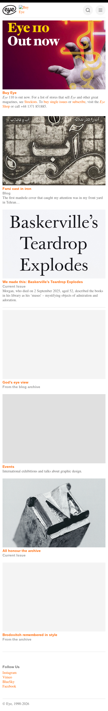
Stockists (30, 101)
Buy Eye (10, 93)
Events (8, 467)
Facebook (9, 686)
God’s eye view (15, 382)
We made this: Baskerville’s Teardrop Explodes (43, 282)
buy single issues (55, 101)
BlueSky (9, 681)
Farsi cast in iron (17, 189)
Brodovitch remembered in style (30, 635)
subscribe (78, 101)
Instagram (10, 672)
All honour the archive (22, 551)
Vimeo (7, 677)
